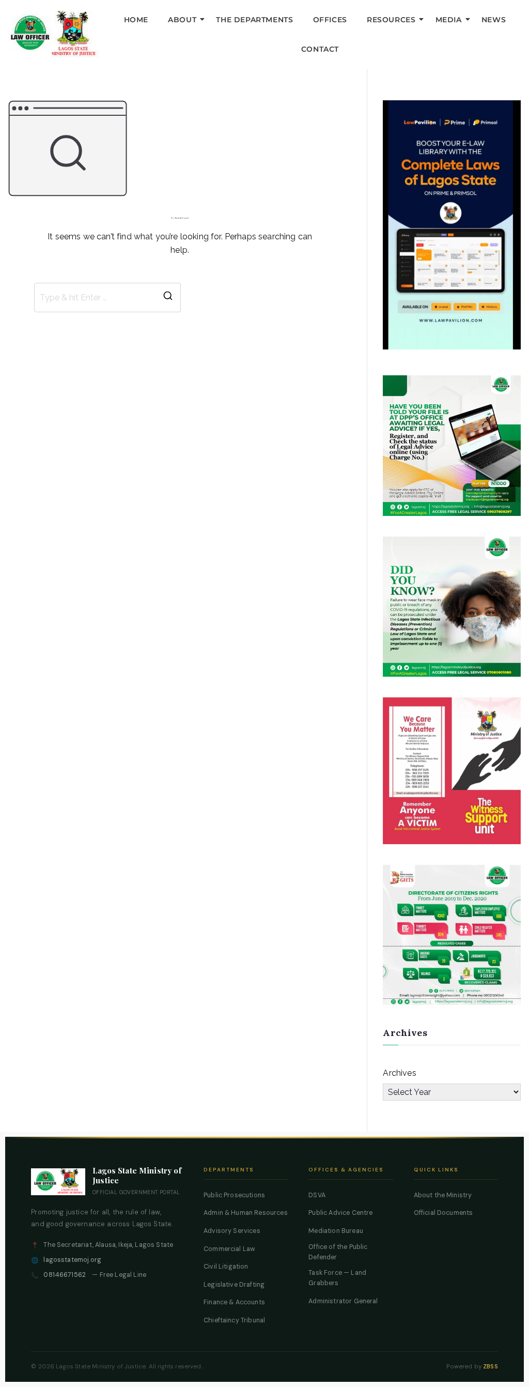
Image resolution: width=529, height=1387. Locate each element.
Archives (399, 1073)
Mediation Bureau (335, 1231)
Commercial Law (229, 1249)
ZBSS (490, 1366)
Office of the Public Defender (337, 1252)
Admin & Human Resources (246, 1213)
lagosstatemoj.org (72, 1260)
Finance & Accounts (234, 1302)
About (182, 19)
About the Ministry (443, 1195)
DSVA (316, 1195)
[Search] (167, 297)
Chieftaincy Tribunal (234, 1320)
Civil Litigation (226, 1266)
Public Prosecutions (234, 1195)
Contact (320, 49)
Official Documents (443, 1213)
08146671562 (64, 1275)
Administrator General (343, 1301)
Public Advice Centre (340, 1213)
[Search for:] (107, 298)
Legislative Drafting (234, 1285)
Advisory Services (232, 1231)
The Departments (254, 19)
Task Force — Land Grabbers (337, 1278)
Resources (391, 19)
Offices (330, 19)
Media (448, 19)
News (493, 19)
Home (136, 19)
